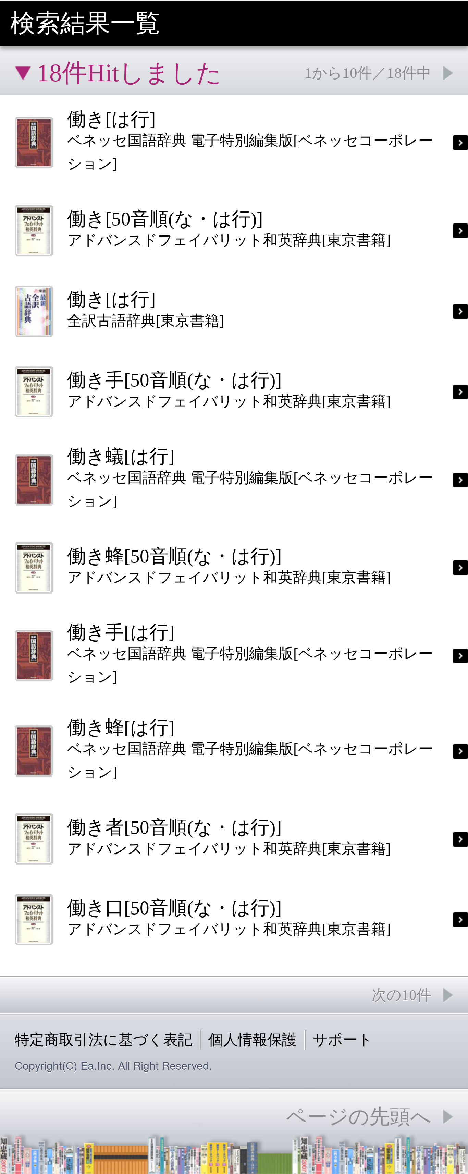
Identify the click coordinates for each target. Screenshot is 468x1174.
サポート (343, 1040)
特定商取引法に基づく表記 (104, 1040)
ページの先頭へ (358, 1116)
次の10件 (401, 995)
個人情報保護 (252, 1040)
